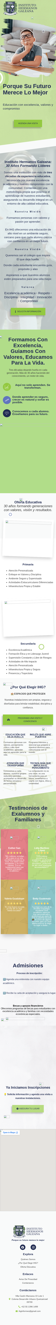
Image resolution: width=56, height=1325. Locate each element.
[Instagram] (33, 1247)
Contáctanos (28, 1283)
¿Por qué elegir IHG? (28, 1263)
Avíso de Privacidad (28, 1279)
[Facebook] (22, 1247)
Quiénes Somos (28, 1259)
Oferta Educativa (28, 1267)
